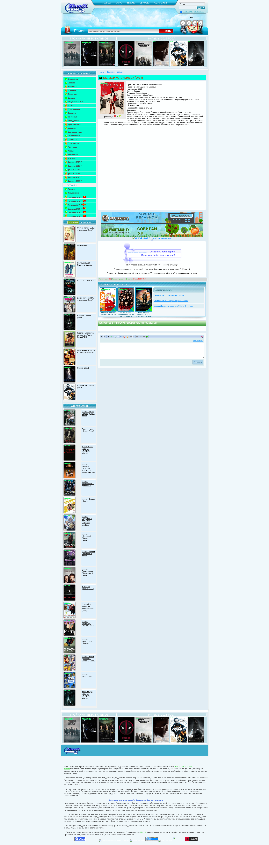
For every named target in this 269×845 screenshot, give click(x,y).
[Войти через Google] (194, 23)
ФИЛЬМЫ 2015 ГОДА (161, 38)
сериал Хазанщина (86, 675)
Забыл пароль (199, 11)
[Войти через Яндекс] (189, 23)
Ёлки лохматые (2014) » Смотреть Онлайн (171, 301)
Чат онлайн (160, 3)
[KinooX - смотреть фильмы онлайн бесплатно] (76, 14)
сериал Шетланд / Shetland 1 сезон (86, 537)
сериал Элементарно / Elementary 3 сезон (88, 572)
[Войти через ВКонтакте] (183, 23)
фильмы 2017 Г (75, 170)
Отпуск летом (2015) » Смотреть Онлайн (86, 229)
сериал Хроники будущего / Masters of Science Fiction (88, 468)
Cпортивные (73, 143)
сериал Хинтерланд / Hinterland (87, 641)
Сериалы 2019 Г (75, 213)
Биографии (73, 79)
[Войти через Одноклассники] (200, 23)
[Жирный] (101, 336)
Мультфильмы (74, 124)
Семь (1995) (82, 245)
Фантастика (73, 155)
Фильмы (131, 3)
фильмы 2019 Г (75, 177)
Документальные (75, 102)
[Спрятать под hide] (127, 336)
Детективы (72, 94)
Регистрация (188, 11)
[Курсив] (105, 336)
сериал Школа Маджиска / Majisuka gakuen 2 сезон (126, 314)
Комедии (72, 113)
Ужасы (71, 151)
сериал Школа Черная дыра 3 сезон (88, 414)
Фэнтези (71, 158)
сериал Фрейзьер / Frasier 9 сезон (88, 624)
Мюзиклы (72, 128)
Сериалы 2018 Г (75, 209)
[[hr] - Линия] (143, 336)
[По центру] (137, 336)
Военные (72, 90)
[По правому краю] (140, 336)
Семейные (72, 139)
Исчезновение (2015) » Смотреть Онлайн (86, 351)
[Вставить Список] (130, 336)
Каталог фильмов (107, 72)
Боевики (71, 83)
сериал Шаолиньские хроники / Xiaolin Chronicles (173, 306)
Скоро (119, 3)
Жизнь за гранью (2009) (88, 588)
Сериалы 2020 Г (75, 216)
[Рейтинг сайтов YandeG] (165, 840)
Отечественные (75, 132)
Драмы (71, 105)
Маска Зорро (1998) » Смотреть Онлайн (87, 450)
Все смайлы (198, 341)
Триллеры (72, 147)
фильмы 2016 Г (75, 166)
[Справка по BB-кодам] (202, 336)
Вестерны (72, 87)
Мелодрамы (73, 121)
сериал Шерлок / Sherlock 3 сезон (88, 554)
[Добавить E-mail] (114, 336)
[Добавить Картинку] (118, 336)
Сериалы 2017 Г (75, 205)
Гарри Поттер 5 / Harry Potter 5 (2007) (169, 295)
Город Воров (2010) (85, 280)
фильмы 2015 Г (75, 162)
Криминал (72, 117)
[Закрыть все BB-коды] (147, 336)
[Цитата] (121, 336)
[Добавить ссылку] (111, 336)
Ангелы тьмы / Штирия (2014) (88, 430)
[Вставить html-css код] (124, 336)
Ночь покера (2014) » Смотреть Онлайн (87, 695)
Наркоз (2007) (83, 368)
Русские (71, 189)
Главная (106, 3)
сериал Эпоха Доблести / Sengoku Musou (88, 659)
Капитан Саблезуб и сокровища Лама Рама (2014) (85, 335)
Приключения (74, 136)
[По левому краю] (134, 336)
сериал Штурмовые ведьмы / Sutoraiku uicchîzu (87, 521)
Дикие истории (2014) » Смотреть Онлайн (86, 299)
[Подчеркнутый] (108, 336)
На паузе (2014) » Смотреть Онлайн (84, 264)
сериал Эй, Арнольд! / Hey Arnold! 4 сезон (108, 313)
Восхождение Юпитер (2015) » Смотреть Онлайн (143, 314)
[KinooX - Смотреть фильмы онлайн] (72, 755)
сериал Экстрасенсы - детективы (88, 484)
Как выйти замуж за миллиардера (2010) (87, 607)
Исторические (74, 109)
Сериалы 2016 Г (75, 201)
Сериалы (144, 3)
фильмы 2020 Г (75, 181)
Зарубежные (73, 193)
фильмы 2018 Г (75, 174)
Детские (71, 98)
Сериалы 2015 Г (75, 198)
